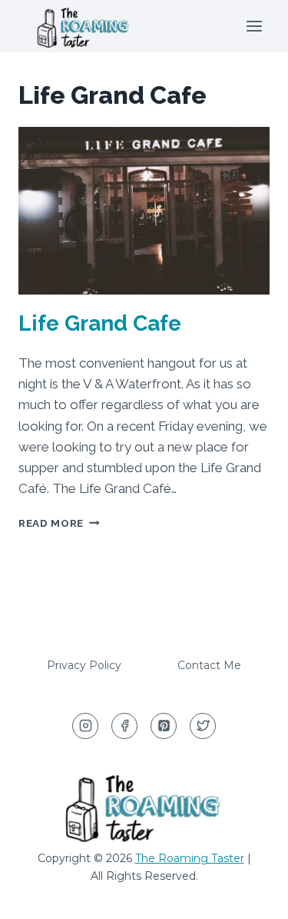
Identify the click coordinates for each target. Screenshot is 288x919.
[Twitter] (203, 726)
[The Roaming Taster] (83, 26)
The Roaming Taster (189, 858)
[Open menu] (254, 25)
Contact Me (209, 665)
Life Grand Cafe (99, 323)
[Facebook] (124, 726)
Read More (59, 523)
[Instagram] (85, 726)
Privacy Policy (84, 665)
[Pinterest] (164, 726)
